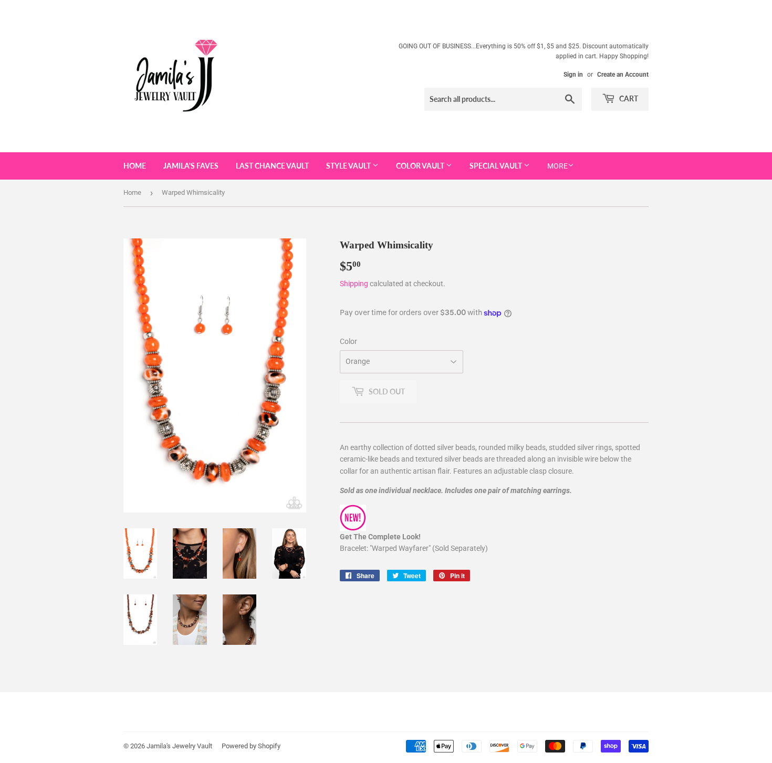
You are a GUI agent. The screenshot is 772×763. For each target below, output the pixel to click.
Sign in (573, 74)
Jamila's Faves (190, 165)
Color (348, 341)
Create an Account (623, 74)
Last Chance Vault (272, 165)
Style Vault (349, 165)
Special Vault (497, 165)
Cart (628, 98)
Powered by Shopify (251, 746)
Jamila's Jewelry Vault (179, 746)
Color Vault (421, 165)
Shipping (354, 283)
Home (134, 165)
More (557, 166)
